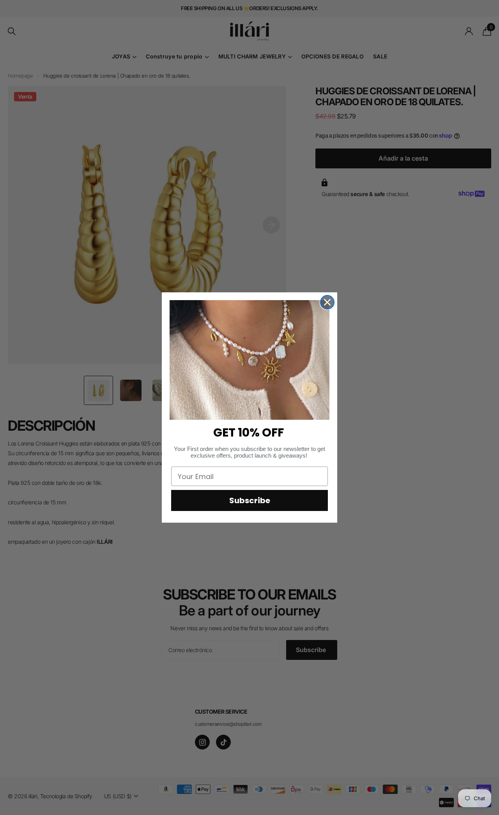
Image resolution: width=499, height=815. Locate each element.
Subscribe (249, 500)
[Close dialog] (327, 302)
